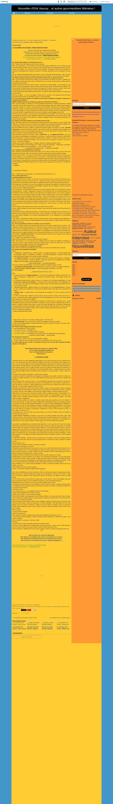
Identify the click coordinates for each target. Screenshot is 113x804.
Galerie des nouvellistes (40, 535)
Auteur (90, 231)
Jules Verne (89, 240)
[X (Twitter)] (61, 2)
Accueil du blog (76, 134)
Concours (82, 243)
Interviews (72, 13)
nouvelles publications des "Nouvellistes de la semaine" (46, 538)
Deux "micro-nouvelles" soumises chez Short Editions (86, 215)
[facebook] (58, 2)
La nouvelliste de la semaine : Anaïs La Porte (84, 212)
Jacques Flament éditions (79, 225)
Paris (83, 224)
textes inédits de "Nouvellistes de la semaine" (50, 537)
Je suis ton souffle (19, 333)
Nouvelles (27, 13)
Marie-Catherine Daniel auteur (53, 340)
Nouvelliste (83, 246)
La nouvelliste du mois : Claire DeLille (82, 201)
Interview (80, 238)
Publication (75, 242)
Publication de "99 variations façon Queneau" (84, 206)
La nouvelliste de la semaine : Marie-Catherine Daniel (86, 210)
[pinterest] (64, 2)
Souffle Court (83, 242)
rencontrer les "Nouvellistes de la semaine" (36, 540)
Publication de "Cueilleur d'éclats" (81, 205)
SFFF (79, 234)
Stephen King (75, 243)
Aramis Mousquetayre (77, 231)
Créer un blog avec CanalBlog (80, 135)
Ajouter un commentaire (27, 637)
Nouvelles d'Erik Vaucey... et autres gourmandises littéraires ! (30, 40)
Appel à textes (77, 228)
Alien (73, 240)
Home (14, 12)
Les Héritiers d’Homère (50, 266)
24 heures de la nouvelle (79, 227)
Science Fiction (76, 224)
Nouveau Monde (89, 235)
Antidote (74, 234)
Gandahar (97, 237)
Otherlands (88, 224)
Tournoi (92, 237)
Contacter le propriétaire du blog (82, 195)
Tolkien (94, 240)
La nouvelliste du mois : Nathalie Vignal (82, 208)
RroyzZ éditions (80, 240)
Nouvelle (91, 242)
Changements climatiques (79, 223)
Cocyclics (89, 223)
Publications (49, 13)
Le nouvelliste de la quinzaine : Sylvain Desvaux (84, 213)
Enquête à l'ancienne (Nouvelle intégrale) (82, 217)
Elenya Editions (88, 228)
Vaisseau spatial (91, 226)
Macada (36, 340)
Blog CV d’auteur (22, 338)
